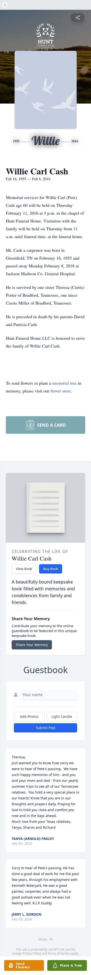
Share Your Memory (32, 644)
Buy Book (50, 568)
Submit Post (45, 727)
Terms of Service (59, 953)
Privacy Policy (32, 953)
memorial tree (64, 383)
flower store (60, 391)
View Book (24, 568)
